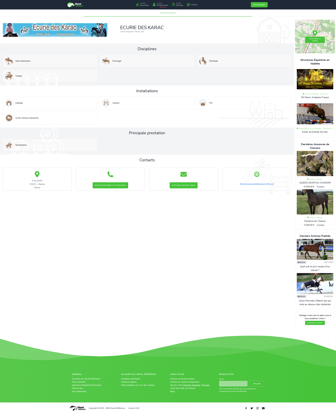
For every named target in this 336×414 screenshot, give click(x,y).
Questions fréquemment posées (86, 385)
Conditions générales (130, 378)
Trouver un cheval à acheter (182, 378)
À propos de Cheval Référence (86, 378)
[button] (315, 33)
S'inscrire (257, 383)
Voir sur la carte (315, 40)
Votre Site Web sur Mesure (182, 388)
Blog (172, 391)
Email (221, 379)
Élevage (205, 385)
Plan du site (77, 388)
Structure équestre (168, 13)
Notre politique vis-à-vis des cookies (138, 385)
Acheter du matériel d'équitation (184, 382)
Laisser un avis (315, 323)
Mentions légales (129, 382)
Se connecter (259, 4)
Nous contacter (79, 382)
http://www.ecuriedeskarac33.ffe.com (257, 183)
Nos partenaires (79, 391)
